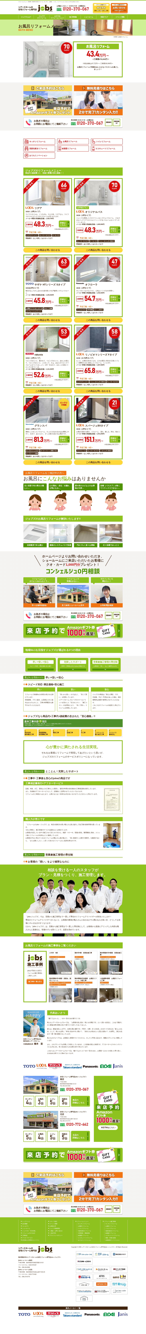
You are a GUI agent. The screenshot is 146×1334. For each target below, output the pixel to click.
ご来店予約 (53, 1233)
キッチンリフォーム (37, 142)
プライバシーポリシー (56, 1235)
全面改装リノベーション (112, 1240)
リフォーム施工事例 (110, 1221)
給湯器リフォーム (69, 149)
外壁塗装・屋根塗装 (84, 1233)
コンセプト (25, 1226)
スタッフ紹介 (53, 1221)
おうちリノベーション (38, 156)
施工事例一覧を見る (35, 981)
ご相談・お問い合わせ (56, 1231)
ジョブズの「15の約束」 (29, 1231)
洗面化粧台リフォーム (38, 149)
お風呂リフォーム (70, 141)
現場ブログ (104, 17)
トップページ (26, 1221)
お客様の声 (53, 1226)
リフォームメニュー (82, 1221)
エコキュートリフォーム (105, 149)
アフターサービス (27, 1238)
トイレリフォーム (103, 142)
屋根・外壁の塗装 (110, 1238)
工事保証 (24, 1235)
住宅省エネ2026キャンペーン (30, 1240)
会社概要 (24, 1223)
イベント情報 (120, 17)
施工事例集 (73, 17)
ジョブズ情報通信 (55, 1228)
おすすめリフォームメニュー (57, 17)
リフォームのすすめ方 (28, 1233)
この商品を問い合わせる (47, 250)
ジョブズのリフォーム (41, 17)
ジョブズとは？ (26, 17)
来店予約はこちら (108, 1127)
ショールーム (88, 17)
